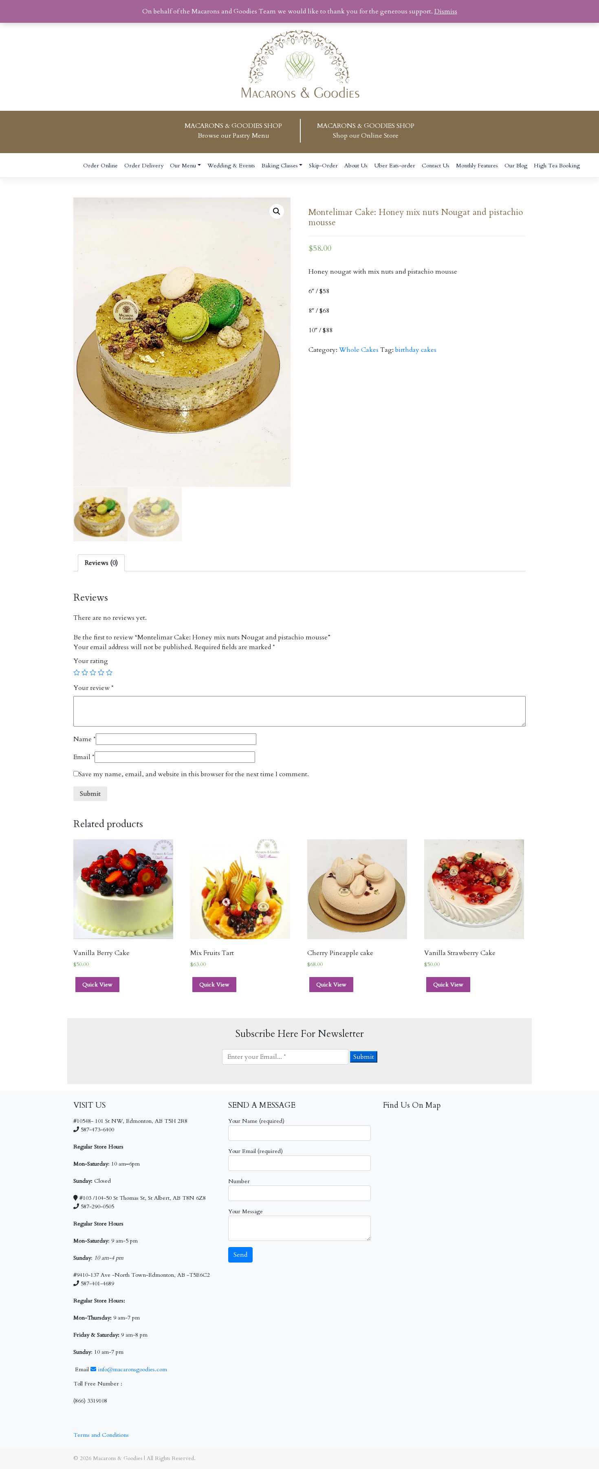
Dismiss (445, 11)
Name (84, 739)
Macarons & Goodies (117, 1458)
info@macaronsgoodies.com (131, 1369)
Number (239, 1181)
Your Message (245, 1211)
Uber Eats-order (394, 165)
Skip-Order (323, 165)
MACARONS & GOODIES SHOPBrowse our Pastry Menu (233, 130)
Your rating (90, 661)
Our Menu (183, 165)
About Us (356, 165)
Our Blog (515, 165)
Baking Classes (280, 165)
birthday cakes (415, 349)
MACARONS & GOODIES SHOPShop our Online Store (365, 130)
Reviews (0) (101, 562)
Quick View (97, 984)
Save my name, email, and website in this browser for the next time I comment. (194, 774)
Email (84, 757)
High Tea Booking (557, 165)
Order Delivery (143, 165)
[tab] (101, 562)
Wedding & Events (231, 165)
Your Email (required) (255, 1151)
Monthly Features (477, 165)
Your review (93, 687)
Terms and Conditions (101, 1435)
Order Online (100, 165)
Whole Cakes (359, 349)
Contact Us (435, 165)
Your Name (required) (256, 1121)
